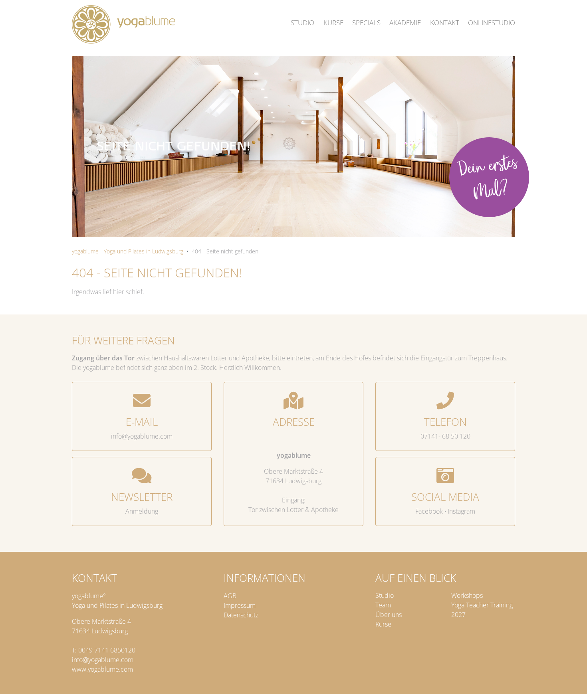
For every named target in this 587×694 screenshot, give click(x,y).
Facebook (429, 511)
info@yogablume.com (142, 436)
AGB (230, 595)
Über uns (388, 614)
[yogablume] (123, 24)
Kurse (383, 624)
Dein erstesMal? (488, 179)
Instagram (461, 511)
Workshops (467, 595)
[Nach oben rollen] (571, 678)
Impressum (240, 605)
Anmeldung (141, 511)
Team (383, 605)
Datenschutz (241, 615)
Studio (384, 595)
